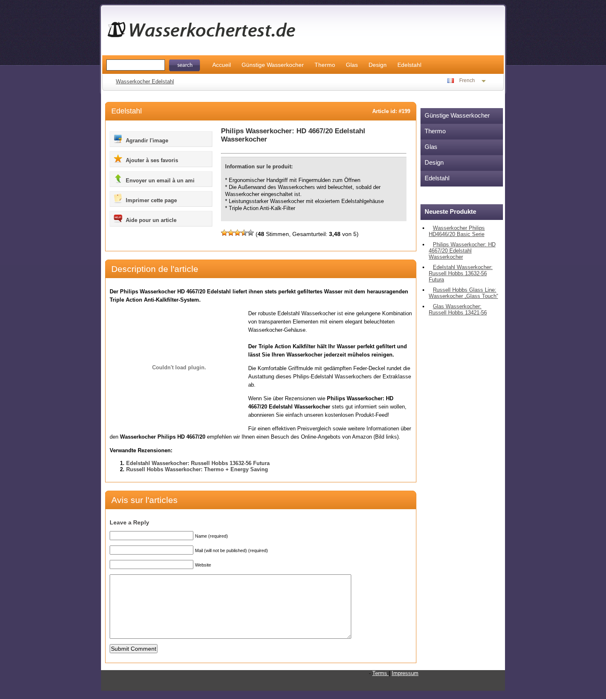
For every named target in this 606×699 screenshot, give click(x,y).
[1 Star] (224, 232)
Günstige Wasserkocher (273, 64)
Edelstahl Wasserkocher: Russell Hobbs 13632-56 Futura (198, 463)
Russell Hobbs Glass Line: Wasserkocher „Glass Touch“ (463, 293)
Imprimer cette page (150, 200)
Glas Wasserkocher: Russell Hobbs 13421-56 (458, 309)
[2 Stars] (231, 232)
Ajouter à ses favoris (151, 160)
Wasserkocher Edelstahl (145, 81)
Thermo (325, 64)
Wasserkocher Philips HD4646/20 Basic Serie (457, 231)
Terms (380, 673)
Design (378, 64)
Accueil (221, 64)
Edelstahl (409, 64)
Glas (352, 64)
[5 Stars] (250, 232)
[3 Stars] (237, 232)
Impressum (405, 673)
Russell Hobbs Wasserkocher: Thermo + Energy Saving (197, 469)
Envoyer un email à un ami (159, 180)
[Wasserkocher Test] (206, 41)
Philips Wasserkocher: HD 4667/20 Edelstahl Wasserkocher (462, 250)
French (467, 80)
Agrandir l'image (146, 140)
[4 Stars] (244, 232)
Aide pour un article (150, 220)
